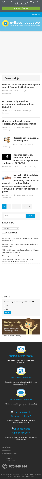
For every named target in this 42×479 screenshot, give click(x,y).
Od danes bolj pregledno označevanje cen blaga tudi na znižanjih (18, 104)
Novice (27, 91)
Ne (7, 309)
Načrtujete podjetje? (21, 377)
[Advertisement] (21, 52)
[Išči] (15, 216)
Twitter (26, 459)
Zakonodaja (6, 93)
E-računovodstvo (9, 453)
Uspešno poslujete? (21, 416)
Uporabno (6, 450)
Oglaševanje (7, 447)
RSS (19, 459)
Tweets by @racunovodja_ (11, 335)
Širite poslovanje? (21, 433)
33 (24, 207)
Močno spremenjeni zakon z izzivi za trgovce (18, 256)
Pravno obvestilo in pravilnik (25, 476)
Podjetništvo (26, 127)
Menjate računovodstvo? (21, 356)
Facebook (23, 459)
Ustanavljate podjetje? (21, 399)
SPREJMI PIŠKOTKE (21, 8)
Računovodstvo (21, 167)
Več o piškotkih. (21, 4)
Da (7, 306)
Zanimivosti (6, 113)
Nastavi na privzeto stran (10, 459)
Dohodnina (20, 91)
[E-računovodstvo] (21, 24)
